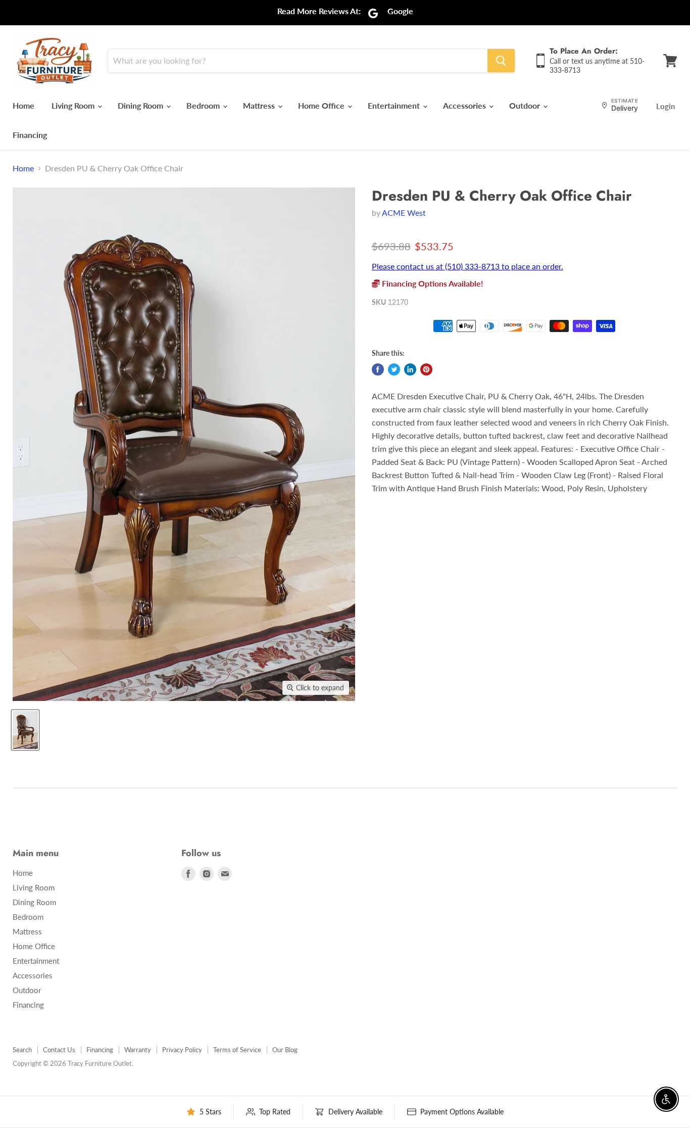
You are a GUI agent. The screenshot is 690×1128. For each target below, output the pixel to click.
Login (665, 106)
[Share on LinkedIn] (410, 369)
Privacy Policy (182, 1050)
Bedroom (204, 105)
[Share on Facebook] (378, 369)
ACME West (404, 212)
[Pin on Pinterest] (426, 369)
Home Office (322, 105)
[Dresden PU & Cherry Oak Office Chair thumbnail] (25, 730)
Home (23, 105)
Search (22, 1050)
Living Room (74, 105)
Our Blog (285, 1050)
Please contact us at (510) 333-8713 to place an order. (467, 266)
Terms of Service (237, 1050)
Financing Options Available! (431, 283)
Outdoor (525, 105)
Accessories (465, 105)
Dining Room (141, 105)
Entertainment (395, 105)
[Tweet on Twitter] (394, 369)
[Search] (501, 60)
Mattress (260, 105)
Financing (30, 134)
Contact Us (59, 1050)
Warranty (137, 1050)
